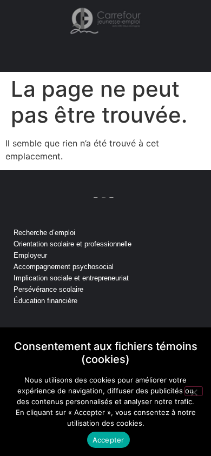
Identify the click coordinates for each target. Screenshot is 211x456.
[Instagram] (69, 324)
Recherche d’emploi (44, 233)
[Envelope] (123, 324)
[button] (109, 55)
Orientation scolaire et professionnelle (72, 244)
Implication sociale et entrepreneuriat (71, 278)
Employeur (30, 255)
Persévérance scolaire (48, 289)
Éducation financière (45, 301)
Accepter (108, 439)
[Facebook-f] (105, 324)
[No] (193, 391)
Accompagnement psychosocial (64, 267)
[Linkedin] (87, 324)
